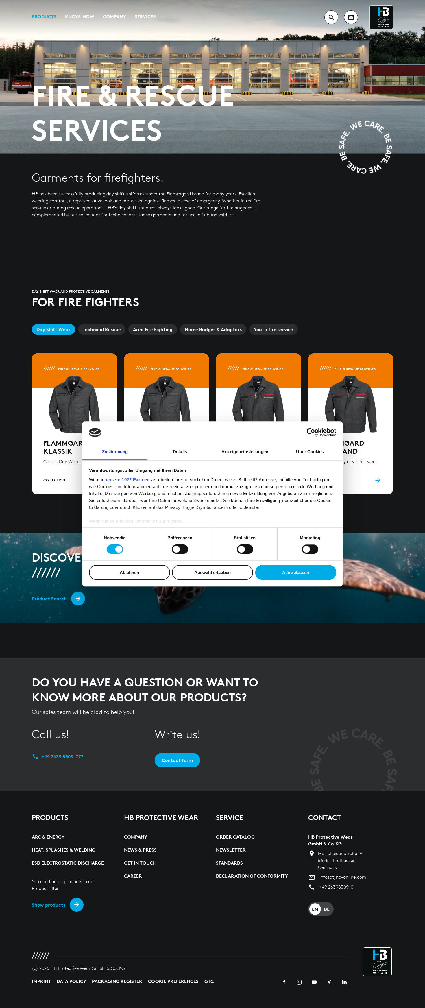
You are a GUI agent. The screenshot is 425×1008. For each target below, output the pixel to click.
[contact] (351, 17)
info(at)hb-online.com (342, 877)
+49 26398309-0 (336, 887)
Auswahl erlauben (212, 572)
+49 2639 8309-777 (63, 756)
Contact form (177, 760)
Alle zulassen (295, 572)
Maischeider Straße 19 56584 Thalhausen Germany (340, 860)
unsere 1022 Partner (127, 479)
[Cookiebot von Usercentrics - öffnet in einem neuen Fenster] (311, 432)
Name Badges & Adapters (213, 329)
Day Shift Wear (53, 329)
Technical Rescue (102, 329)
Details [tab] (180, 451)
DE (327, 909)
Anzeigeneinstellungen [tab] (244, 451)
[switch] (180, 549)
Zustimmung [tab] (115, 451)
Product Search (49, 598)
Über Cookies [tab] (310, 451)
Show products (48, 905)
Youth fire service (273, 329)
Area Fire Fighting (153, 329)
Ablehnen (129, 572)
